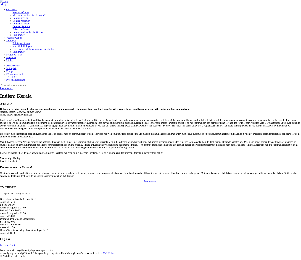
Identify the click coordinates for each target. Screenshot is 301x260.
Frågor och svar (14, 54)
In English (11, 68)
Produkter (11, 57)
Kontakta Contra (21, 12)
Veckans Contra (14, 37)
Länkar (9, 60)
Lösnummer (18, 35)
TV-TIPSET (12, 77)
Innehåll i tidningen (22, 46)
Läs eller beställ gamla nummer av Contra (33, 49)
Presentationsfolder (15, 79)
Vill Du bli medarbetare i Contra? (29, 15)
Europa (9, 71)
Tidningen (11, 40)
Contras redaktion (21, 20)
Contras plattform (21, 26)
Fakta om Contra (21, 29)
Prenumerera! (150, 181)
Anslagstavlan (13, 65)
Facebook (5, 245)
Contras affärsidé (21, 23)
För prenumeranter (15, 74)
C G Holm (108, 253)
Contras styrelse (20, 18)
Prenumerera (6, 88)
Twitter (13, 245)
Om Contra (11, 9)
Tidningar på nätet (21, 43)
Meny (3, 4)
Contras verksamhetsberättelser (28, 32)
